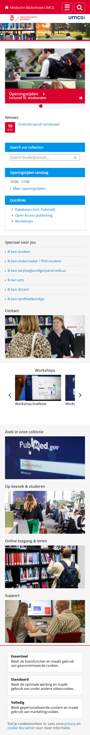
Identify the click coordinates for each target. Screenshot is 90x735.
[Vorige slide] (9, 76)
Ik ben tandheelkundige (26, 299)
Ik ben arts (16, 280)
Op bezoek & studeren (25, 486)
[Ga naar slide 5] (49, 106)
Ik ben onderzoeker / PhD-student (34, 261)
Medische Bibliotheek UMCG (32, 7)
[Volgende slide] (80, 76)
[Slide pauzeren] (81, 98)
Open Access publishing (34, 215)
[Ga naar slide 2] (37, 106)
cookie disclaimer (21, 728)
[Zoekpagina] (79, 7)
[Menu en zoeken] (67, 7)
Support (12, 595)
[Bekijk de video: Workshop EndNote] (37, 388)
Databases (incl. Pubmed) (35, 209)
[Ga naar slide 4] (45, 106)
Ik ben (37, 270)
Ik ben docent (18, 289)
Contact (12, 311)
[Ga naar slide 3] (41, 106)
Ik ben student (19, 252)
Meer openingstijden (29, 188)
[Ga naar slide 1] (32, 106)
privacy (70, 724)
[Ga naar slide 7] (57, 106)
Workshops (24, 221)
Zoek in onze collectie (24, 432)
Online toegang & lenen (26, 541)
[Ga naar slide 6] (53, 106)
